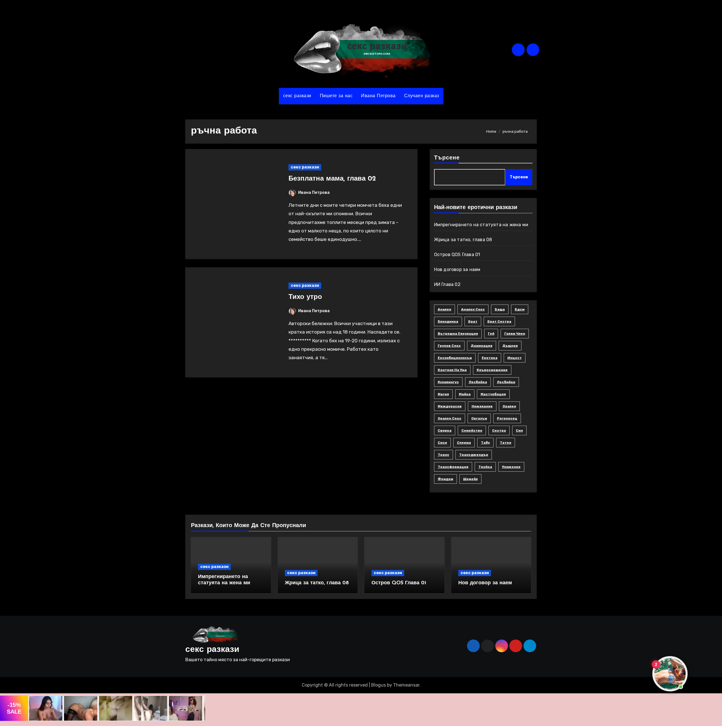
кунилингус (448, 382)
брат (472, 321)
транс (443, 455)
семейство (471, 430)
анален (444, 309)
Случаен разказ (421, 96)
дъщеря (510, 346)
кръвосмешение (492, 370)
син (519, 430)
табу (485, 443)
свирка (445, 430)
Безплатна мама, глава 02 (332, 179)
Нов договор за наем (457, 269)
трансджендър (473, 455)
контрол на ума (452, 370)
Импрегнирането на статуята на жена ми (481, 224)
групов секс (449, 346)
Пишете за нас (336, 96)
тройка (485, 467)
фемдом (445, 479)
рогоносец (507, 418)
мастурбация (493, 394)
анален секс (473, 309)
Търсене (447, 158)
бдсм (520, 309)
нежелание (482, 406)
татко (505, 443)
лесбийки (506, 382)
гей (491, 334)
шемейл (470, 479)
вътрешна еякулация (458, 334)
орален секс (449, 418)
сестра (499, 430)
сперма (464, 443)
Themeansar (406, 685)
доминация (481, 346)
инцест (514, 358)
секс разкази (297, 96)
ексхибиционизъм (455, 358)
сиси (442, 443)
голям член (514, 334)
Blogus (378, 685)
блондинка (448, 321)
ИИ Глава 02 (447, 284)
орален (509, 406)
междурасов (450, 406)
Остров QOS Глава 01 (457, 254)
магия (443, 394)
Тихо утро (305, 297)
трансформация (453, 467)
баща (500, 309)
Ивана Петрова (378, 96)
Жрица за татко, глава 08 (463, 239)
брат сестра (499, 321)
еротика (490, 358)
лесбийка (478, 382)
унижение (511, 467)
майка (465, 394)
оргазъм (479, 418)
